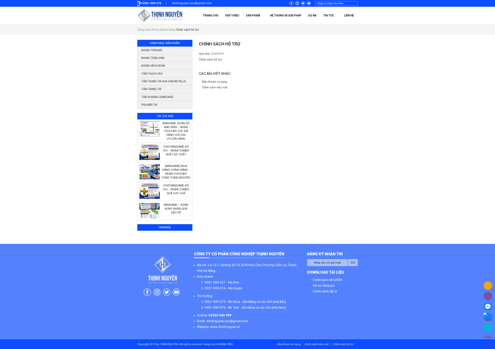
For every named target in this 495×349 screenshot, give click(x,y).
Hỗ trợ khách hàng (163, 29)
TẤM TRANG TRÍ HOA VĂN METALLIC (163, 81)
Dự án (312, 15)
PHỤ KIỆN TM (149, 104)
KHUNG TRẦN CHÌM (152, 58)
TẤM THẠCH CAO (152, 73)
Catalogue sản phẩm (328, 280)
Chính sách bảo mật (214, 87)
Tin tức (328, 15)
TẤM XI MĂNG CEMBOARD (157, 97)
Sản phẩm (253, 15)
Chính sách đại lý (325, 291)
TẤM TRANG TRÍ (151, 89)
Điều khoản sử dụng (214, 81)
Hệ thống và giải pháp (285, 15)
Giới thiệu (232, 15)
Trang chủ (210, 15)
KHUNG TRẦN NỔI (151, 50)
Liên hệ (349, 15)
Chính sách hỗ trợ (343, 344)
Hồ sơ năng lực (324, 285)
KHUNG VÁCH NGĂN (153, 65)
